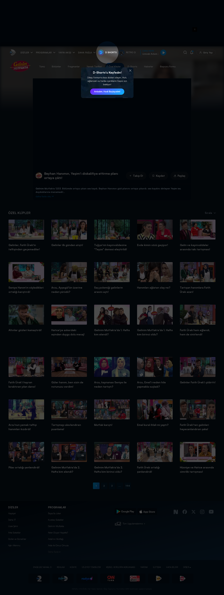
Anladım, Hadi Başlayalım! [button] (107, 91)
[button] (130, 71)
